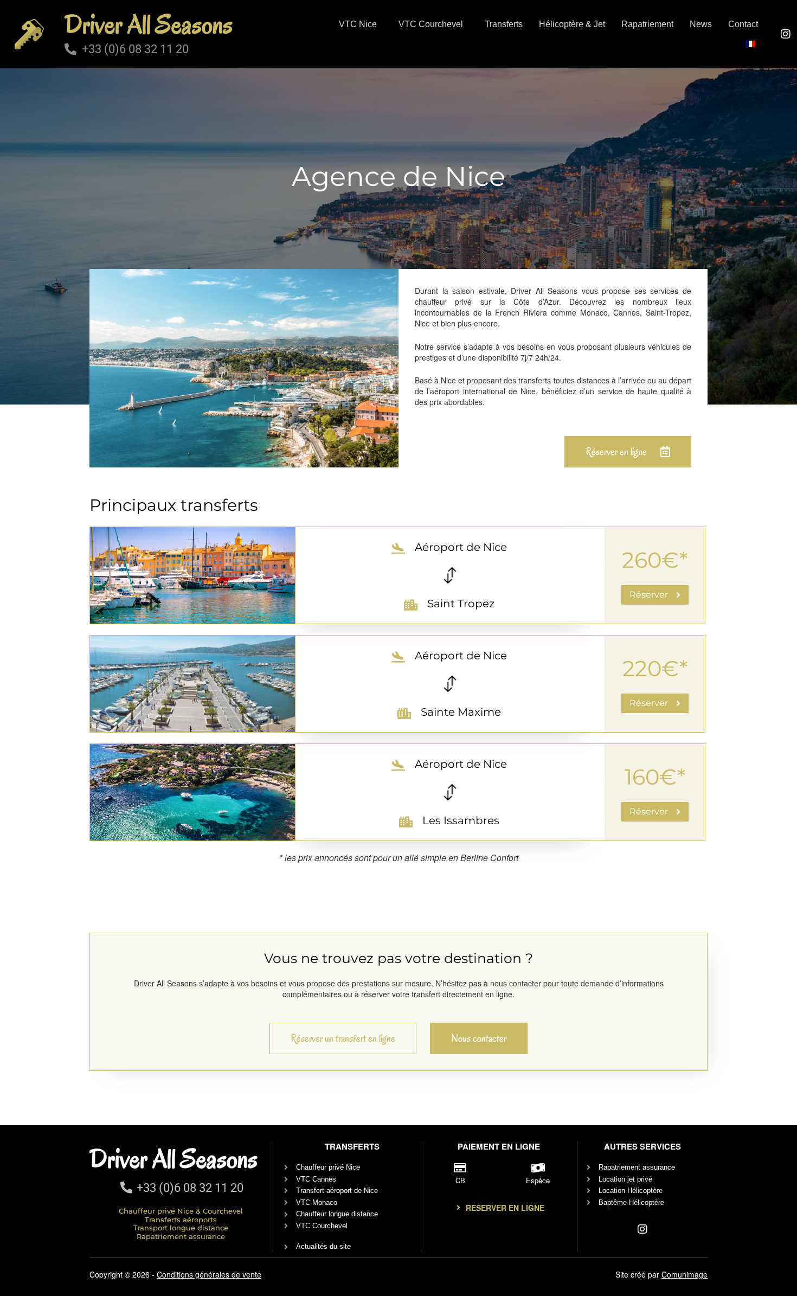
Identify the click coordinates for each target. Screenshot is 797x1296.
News (701, 24)
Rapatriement (647, 24)
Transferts (504, 24)
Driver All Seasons (149, 24)
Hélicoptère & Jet (572, 24)
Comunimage (684, 1274)
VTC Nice (358, 24)
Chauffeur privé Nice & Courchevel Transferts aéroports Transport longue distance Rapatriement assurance (181, 1224)
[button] (360, 24)
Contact (743, 24)
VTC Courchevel (430, 24)
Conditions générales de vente (209, 1274)
